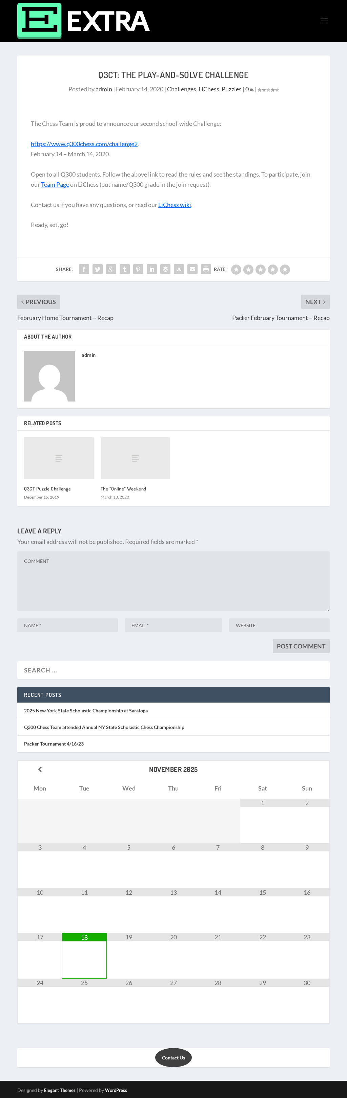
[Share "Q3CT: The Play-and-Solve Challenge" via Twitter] (97, 269)
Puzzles (232, 89)
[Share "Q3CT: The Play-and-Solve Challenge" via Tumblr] (124, 269)
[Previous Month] (40, 769)
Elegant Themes (60, 1090)
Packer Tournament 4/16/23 (54, 744)
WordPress (116, 1090)
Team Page (55, 184)
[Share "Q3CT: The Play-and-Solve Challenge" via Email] (192, 269)
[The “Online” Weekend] (135, 458)
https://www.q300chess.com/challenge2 (84, 143)
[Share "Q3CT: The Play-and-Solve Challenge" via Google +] (111, 269)
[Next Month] (307, 769)
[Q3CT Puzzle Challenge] (59, 458)
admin (104, 89)
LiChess (209, 89)
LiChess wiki (174, 204)
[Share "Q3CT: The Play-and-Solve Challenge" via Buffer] (165, 269)
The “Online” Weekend (123, 488)
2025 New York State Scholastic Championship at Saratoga (86, 710)
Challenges (181, 89)
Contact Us (173, 1057)
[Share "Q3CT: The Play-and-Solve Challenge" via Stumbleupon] (179, 269)
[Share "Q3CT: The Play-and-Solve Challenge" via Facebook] (84, 269)
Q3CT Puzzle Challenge (47, 488)
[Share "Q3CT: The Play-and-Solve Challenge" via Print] (206, 269)
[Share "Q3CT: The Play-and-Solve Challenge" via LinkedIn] (152, 269)
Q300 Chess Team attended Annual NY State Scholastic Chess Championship (104, 727)
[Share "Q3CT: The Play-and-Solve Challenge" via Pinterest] (138, 269)
